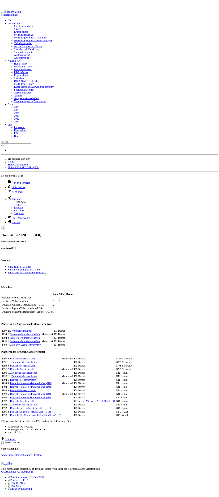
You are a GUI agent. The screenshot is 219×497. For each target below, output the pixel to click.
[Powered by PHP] (18, 480)
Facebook (19, 210)
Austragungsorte (22, 55)
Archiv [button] (11, 104)
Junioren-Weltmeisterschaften (25, 334)
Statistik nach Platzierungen (28, 49)
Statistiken (19, 78)
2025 (16, 110)
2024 (16, 112)
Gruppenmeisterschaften (26, 98)
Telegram (19, 213)
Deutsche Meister (23, 69)
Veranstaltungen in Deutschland (30, 101)
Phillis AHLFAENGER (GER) (23, 167)
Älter (16, 121)
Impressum (19, 127)
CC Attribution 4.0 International (17, 471)
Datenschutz (20, 130)
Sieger (17, 29)
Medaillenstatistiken (24, 34)
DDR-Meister (21, 72)
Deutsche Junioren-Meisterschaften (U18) (31, 383)
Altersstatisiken (21, 57)
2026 (16, 107)
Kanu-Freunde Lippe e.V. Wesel (24, 269)
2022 (16, 118)
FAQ (16, 133)
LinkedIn (18, 207)
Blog (16, 136)
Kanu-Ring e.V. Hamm (19, 266)
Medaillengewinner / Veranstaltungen (33, 40)
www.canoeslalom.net (12, 455)
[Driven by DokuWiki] (20, 488)
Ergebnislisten (21, 31)
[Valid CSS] (14, 485)
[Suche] (2, 145)
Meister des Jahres (23, 26)
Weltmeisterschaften (21, 330)
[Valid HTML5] (16, 483)
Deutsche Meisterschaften (23, 358)
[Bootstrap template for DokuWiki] (26, 477)
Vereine (18, 95)
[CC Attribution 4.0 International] (6, 463)
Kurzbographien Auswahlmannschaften (34, 86)
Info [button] (10, 124)
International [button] (14, 23)
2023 (16, 115)
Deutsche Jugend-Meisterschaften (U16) (30, 408)
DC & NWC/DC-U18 (25, 81)
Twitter (17, 204)
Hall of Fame (20, 63)
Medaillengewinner (24, 84)
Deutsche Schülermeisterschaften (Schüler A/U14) (35, 415)
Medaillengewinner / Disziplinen (30, 37)
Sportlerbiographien (24, 52)
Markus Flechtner (33, 455)
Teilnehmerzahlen (23, 43)
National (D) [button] (14, 60)
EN (9, 20)
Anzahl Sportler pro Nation (28, 46)
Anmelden (10, 439)
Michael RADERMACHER (100, 401)
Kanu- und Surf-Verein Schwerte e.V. (27, 272)
